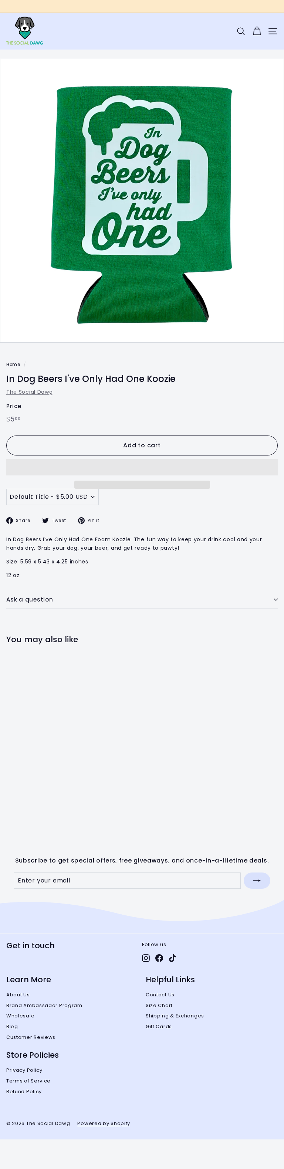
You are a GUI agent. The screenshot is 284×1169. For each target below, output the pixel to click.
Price (13, 406)
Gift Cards (159, 1026)
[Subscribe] (257, 880)
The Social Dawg (29, 392)
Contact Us (160, 994)
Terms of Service (28, 1080)
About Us (18, 994)
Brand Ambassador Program (44, 1005)
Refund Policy (24, 1091)
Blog (12, 1026)
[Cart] (257, 31)
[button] (142, 467)
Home (13, 364)
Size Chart (159, 1005)
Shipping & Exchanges (175, 1015)
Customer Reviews (30, 1037)
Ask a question (29, 599)
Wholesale (20, 1015)
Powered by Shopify (103, 1123)
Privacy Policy (24, 1070)
